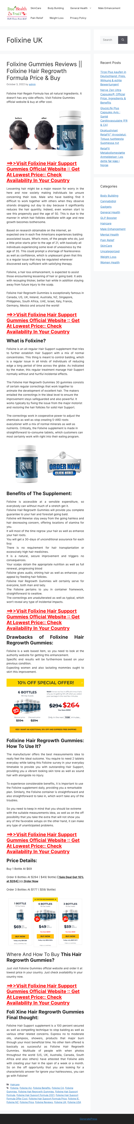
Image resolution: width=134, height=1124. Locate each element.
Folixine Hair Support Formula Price (48, 1098)
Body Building (56, 8)
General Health (79, 8)
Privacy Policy (78, 17)
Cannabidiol (108, 201)
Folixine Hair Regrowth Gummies (36, 1091)
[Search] (122, 40)
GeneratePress (88, 1118)
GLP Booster (108, 218)
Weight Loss (57, 17)
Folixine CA (58, 1088)
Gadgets (106, 206)
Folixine (14, 1088)
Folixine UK (60, 1102)
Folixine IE (73, 1098)
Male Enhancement (109, 8)
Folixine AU (26, 1088)
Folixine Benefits (41, 1088)
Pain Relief (37, 17)
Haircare (14, 1084)
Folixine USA (74, 1102)
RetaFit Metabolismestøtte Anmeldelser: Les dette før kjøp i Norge (112, 157)
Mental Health (109, 234)
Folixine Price (27, 1102)
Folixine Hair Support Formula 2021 (35, 1095)
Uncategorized (110, 251)
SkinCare (36, 8)
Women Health (110, 262)
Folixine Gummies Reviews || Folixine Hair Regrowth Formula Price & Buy (44, 71)
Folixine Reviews (44, 1102)
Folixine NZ (12, 1102)
